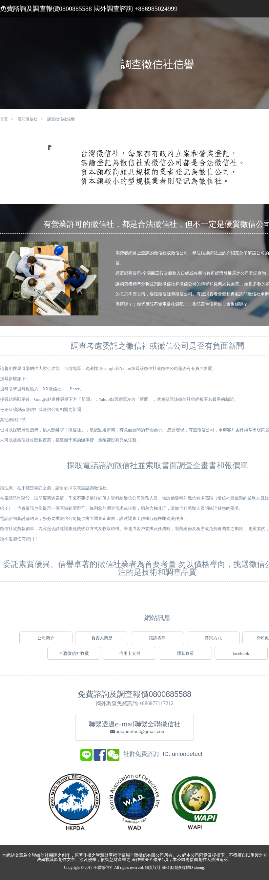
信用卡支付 (129, 653)
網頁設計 (153, 867)
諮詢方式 (213, 637)
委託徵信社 (27, 119)
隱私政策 (185, 653)
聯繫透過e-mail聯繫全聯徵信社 (134, 727)
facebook (241, 653)
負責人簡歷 (102, 637)
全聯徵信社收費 (74, 653)
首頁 (4, 119)
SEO (165, 867)
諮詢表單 (157, 637)
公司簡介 (45, 637)
